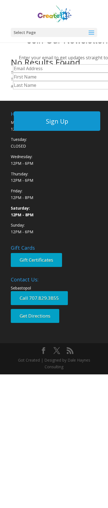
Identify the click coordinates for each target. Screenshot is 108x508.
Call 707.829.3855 (39, 298)
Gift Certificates (36, 260)
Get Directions (35, 316)
